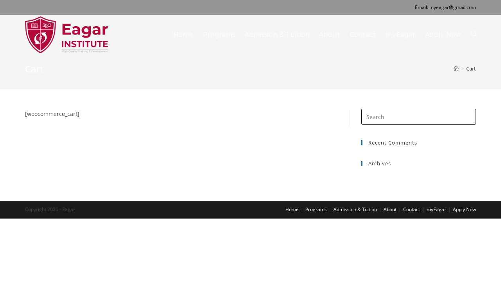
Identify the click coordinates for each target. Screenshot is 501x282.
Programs (316, 209)
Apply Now (464, 209)
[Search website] (474, 34)
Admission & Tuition (355, 209)
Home (292, 209)
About (390, 209)
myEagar (436, 209)
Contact (411, 209)
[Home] (456, 68)
